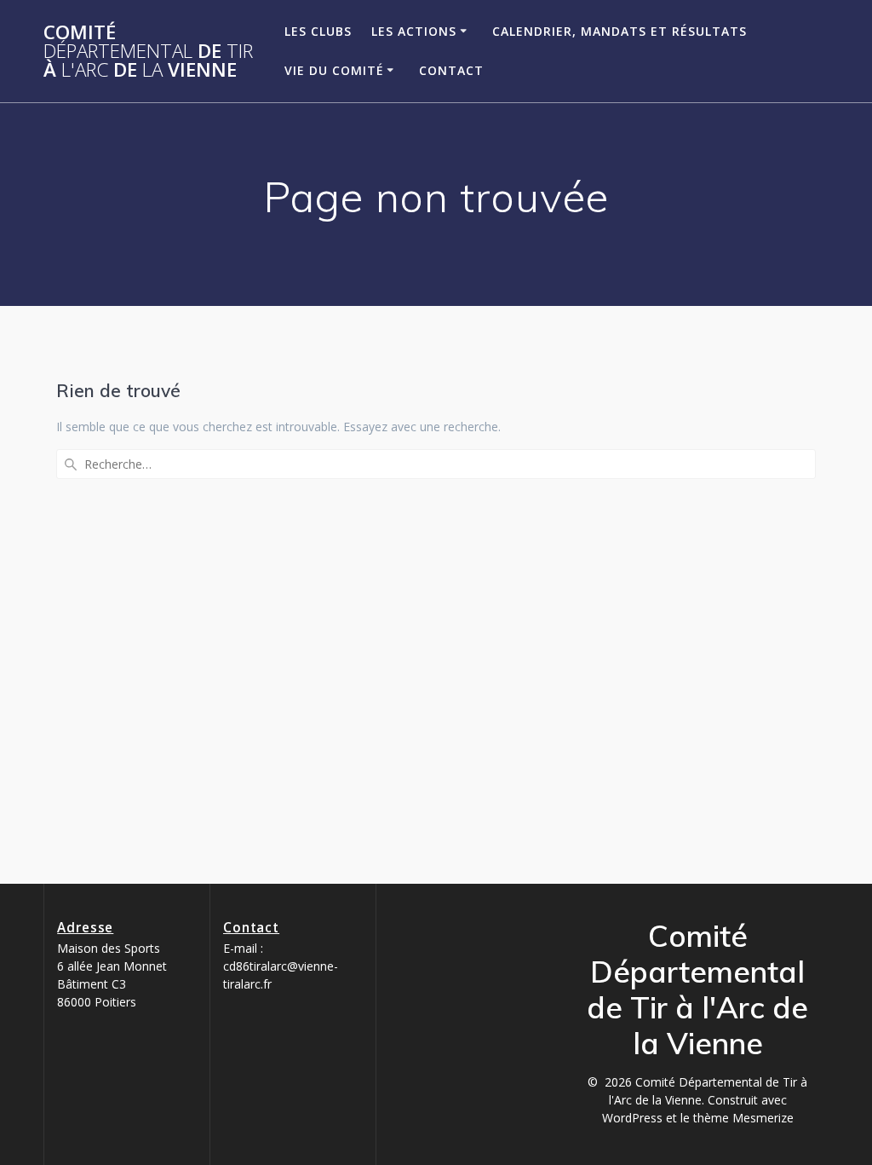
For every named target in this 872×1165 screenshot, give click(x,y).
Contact (451, 70)
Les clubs (318, 31)
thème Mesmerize (743, 1118)
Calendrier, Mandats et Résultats (619, 31)
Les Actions (413, 31)
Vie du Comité (334, 70)
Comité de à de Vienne (148, 51)
